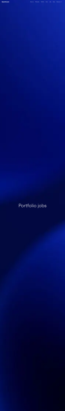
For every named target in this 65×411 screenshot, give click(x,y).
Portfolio (42, 1)
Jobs (50, 1)
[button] (59, 2)
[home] (5, 2)
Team (47, 1)
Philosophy (37, 1)
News (54, 1)
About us (32, 1)
